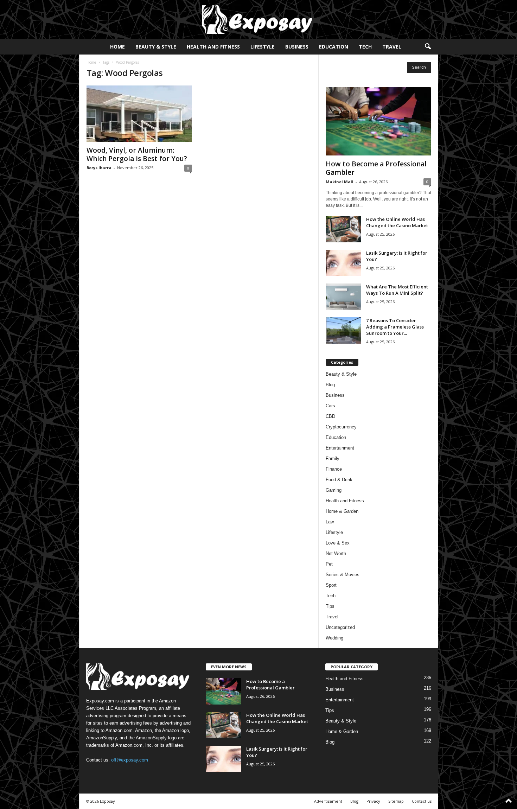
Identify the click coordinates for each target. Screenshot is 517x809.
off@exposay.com (129, 760)
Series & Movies (342, 574)
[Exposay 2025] (258, 19)
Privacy (373, 801)
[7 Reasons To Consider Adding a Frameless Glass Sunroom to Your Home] (343, 330)
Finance (334, 469)
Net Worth (336, 553)
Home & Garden (342, 511)
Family (332, 458)
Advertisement (328, 801)
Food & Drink (339, 479)
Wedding (334, 638)
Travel (391, 46)
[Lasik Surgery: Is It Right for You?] (343, 263)
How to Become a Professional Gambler (376, 168)
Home (117, 46)
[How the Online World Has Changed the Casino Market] (343, 229)
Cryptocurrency (341, 426)
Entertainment (340, 448)
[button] (427, 47)
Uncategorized (340, 627)
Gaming (334, 490)
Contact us (422, 801)
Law (330, 521)
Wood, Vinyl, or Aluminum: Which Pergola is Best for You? (137, 154)
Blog (330, 384)
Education (333, 46)
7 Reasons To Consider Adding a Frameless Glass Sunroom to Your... (395, 326)
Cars (330, 405)
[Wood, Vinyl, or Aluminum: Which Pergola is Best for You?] (139, 113)
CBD (330, 416)
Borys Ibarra (99, 167)
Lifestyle (262, 46)
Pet (329, 564)
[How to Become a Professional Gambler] (378, 121)
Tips (330, 606)
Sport (331, 585)
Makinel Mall (339, 181)
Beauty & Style (155, 46)
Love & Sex (338, 543)
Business (296, 46)
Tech (365, 46)
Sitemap (396, 801)
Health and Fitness (213, 46)
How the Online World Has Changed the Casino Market (397, 222)
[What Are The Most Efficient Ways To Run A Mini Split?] (343, 297)
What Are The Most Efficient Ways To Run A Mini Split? (397, 290)
